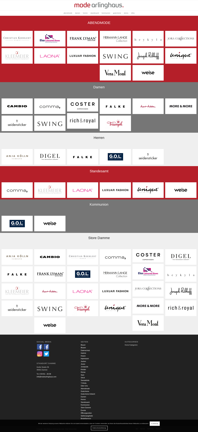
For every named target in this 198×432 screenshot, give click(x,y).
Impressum (85, 358)
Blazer (83, 345)
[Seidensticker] (18, 124)
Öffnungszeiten (86, 413)
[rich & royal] (83, 121)
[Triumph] (116, 124)
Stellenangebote (87, 416)
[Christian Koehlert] (18, 39)
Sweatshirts (85, 380)
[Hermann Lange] (116, 39)
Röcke (83, 372)
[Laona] (50, 56)
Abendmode (85, 388)
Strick (83, 378)
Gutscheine (85, 391)
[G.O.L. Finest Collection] (116, 157)
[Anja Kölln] (18, 157)
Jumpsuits (84, 367)
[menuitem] (68, 13)
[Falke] (116, 107)
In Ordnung (154, 423)
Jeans (83, 364)
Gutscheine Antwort (88, 394)
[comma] (50, 107)
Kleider (83, 369)
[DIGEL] (50, 157)
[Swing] (116, 56)
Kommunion (85, 405)
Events (83, 410)
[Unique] (181, 56)
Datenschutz (85, 350)
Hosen (83, 356)
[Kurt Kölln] (149, 107)
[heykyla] (149, 39)
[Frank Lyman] (83, 39)
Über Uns (84, 386)
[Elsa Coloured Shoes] (50, 39)
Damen (83, 397)
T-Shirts (83, 383)
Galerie (83, 353)
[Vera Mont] (116, 73)
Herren (83, 399)
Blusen (83, 348)
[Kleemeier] (18, 56)
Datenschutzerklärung (99, 428)
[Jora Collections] (181, 39)
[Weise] (149, 73)
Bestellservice (86, 418)
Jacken (83, 361)
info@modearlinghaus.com (46, 377)
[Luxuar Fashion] (83, 56)
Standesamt (85, 402)
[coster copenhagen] (83, 105)
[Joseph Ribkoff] (149, 56)
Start (82, 375)
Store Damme (86, 407)
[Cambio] (18, 107)
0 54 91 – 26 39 (45, 374)
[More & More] (181, 107)
